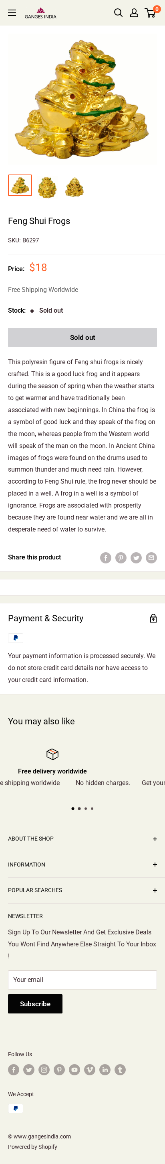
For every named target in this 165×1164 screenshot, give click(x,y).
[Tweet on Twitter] (136, 557)
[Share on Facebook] (105, 557)
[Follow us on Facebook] (13, 1069)
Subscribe (35, 1004)
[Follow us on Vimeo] (89, 1069)
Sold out (82, 337)
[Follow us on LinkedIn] (105, 1069)
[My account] (134, 12)
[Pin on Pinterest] (121, 557)
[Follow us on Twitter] (28, 1069)
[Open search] (118, 12)
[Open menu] (12, 13)
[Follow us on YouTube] (74, 1069)
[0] (150, 13)
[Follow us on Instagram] (44, 1069)
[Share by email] (151, 557)
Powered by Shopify (32, 1147)
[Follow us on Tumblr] (120, 1069)
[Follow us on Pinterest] (59, 1069)
